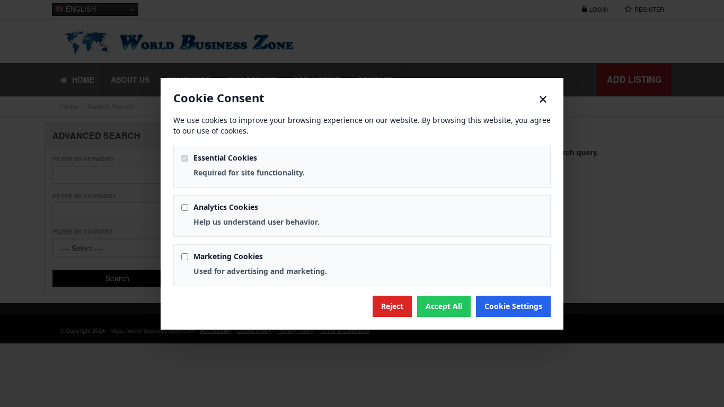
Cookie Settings (513, 306)
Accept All (444, 306)
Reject (392, 306)
